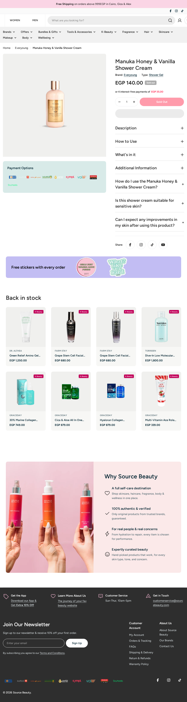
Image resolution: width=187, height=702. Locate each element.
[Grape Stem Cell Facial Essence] (71, 327)
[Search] (170, 20)
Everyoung (21, 48)
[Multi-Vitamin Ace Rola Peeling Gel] (161, 391)
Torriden (150, 351)
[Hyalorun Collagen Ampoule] (116, 391)
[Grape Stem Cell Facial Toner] (116, 327)
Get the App (18, 595)
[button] (149, 113)
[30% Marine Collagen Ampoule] (26, 391)
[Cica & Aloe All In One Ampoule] (71, 391)
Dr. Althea (15, 351)
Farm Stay (61, 351)
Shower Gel (156, 75)
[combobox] (111, 20)
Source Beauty (22, 692)
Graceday (15, 415)
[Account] (180, 20)
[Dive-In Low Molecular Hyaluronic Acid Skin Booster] (161, 327)
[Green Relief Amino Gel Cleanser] (26, 327)
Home (6, 48)
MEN (35, 20)
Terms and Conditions (52, 653)
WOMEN (15, 20)
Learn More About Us (72, 595)
